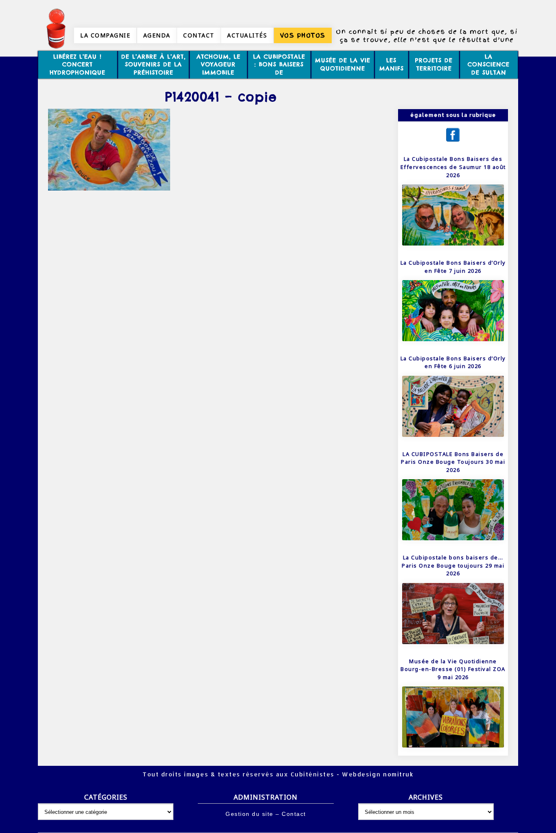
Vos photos (303, 35)
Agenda (157, 35)
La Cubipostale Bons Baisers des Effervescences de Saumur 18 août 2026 (453, 166)
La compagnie (105, 35)
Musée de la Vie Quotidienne (342, 64)
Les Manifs (391, 64)
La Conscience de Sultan (489, 64)
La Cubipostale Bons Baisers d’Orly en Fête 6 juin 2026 (453, 362)
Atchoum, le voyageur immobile (219, 64)
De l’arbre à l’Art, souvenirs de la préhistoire (153, 64)
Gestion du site (249, 814)
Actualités (247, 35)
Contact (199, 35)
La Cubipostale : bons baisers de (279, 64)
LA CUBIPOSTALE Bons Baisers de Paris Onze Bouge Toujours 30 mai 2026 (453, 461)
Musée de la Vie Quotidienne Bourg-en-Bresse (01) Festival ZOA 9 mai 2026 (453, 669)
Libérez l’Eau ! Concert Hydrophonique (77, 64)
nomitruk (397, 774)
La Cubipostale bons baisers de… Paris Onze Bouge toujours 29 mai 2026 (453, 565)
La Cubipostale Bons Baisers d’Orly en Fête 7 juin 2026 (453, 266)
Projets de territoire (434, 64)
